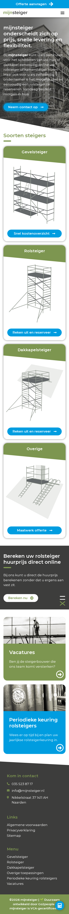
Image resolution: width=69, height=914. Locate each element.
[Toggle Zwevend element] (59, 905)
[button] (62, 13)
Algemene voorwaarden (27, 825)
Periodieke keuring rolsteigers (32, 878)
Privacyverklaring (21, 830)
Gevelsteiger (17, 857)
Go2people (46, 904)
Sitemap (14, 836)
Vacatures (15, 884)
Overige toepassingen (25, 873)
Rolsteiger (15, 862)
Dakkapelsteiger (20, 867)
